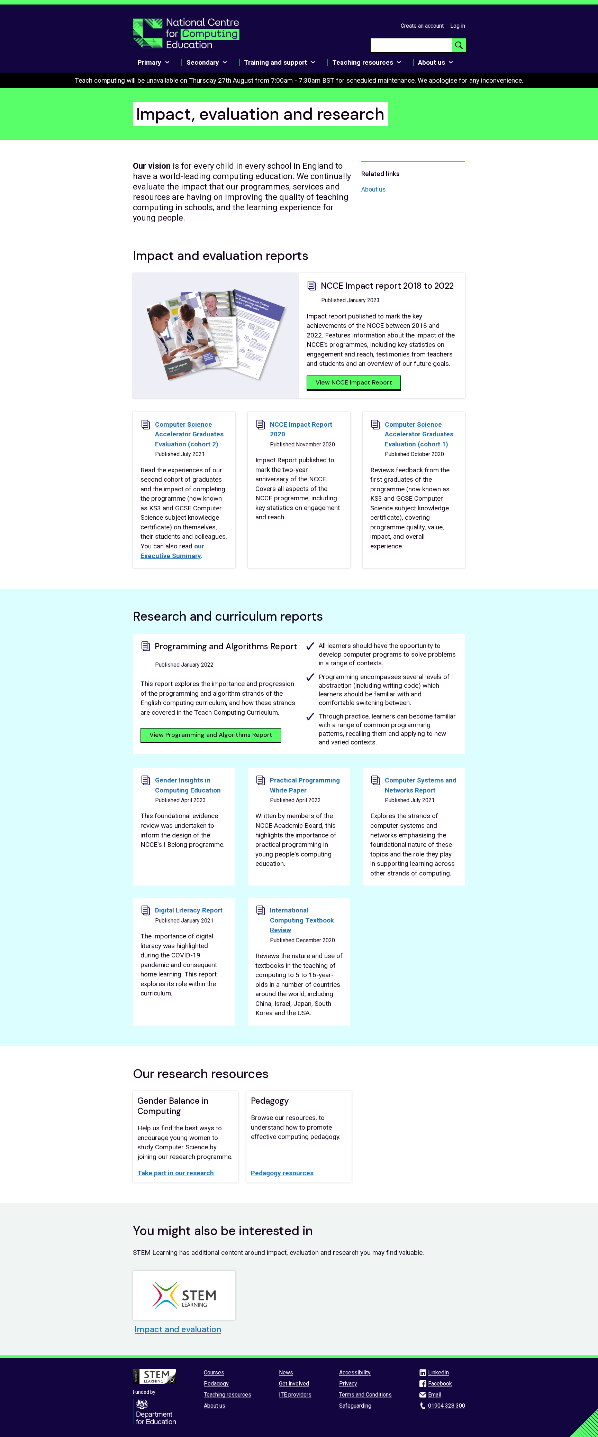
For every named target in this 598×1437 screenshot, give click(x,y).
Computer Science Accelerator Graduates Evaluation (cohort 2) (189, 434)
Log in (457, 25)
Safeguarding (355, 1405)
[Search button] (459, 45)
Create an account (422, 25)
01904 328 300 (446, 1405)
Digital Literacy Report (189, 910)
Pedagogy (216, 1383)
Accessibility (355, 1372)
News (286, 1372)
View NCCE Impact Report (354, 382)
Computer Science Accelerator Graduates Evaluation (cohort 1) (419, 434)
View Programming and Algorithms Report (211, 735)
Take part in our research (175, 1173)
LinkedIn (438, 1372)
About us (373, 189)
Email (434, 1394)
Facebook (440, 1383)
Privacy (348, 1383)
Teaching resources (227, 1394)
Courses (214, 1372)
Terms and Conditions (365, 1394)
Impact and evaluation (178, 1329)
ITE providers (295, 1394)
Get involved (294, 1383)
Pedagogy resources (282, 1173)
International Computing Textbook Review (302, 920)
